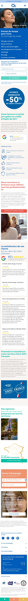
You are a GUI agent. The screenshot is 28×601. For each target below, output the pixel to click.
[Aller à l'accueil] (25, 5)
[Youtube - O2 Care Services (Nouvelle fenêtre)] (17, 538)
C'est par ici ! (19, 1)
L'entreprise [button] (4, 547)
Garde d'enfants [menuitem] (6, 44)
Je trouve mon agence (14, 460)
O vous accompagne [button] (7, 543)
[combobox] (14, 69)
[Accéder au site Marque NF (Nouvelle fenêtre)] (4, 583)
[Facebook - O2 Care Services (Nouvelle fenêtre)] (3, 538)
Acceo (17, 570)
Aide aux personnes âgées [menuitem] (9, 47)
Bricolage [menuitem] (4, 55)
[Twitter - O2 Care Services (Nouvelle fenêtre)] (12, 538)
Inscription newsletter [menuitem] (8, 57)
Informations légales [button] (7, 551)
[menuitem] (4, 599)
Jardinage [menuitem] (4, 52)
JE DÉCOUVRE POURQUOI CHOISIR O (14, 211)
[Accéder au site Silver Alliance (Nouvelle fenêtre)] (24, 583)
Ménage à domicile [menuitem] (7, 41)
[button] (14, 78)
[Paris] (9, 429)
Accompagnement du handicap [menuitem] (11, 49)
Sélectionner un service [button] (7, 69)
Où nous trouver (5, 576)
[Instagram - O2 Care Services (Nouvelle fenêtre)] (8, 538)
